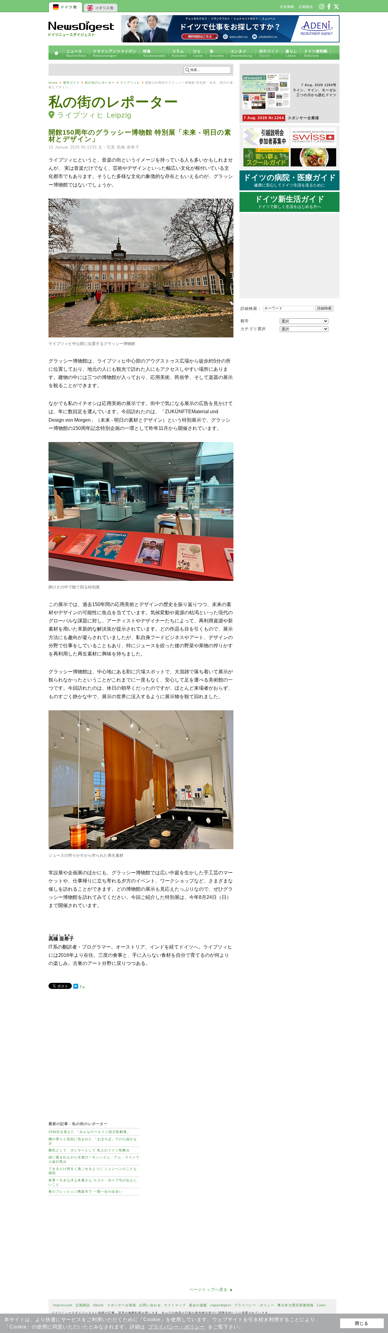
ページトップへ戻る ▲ (211, 1289)
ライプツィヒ (130, 82)
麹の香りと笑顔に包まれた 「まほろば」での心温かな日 (92, 1141)
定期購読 (306, 6)
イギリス (100, 6)
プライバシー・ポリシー (176, 1326)
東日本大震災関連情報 (295, 1305)
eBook (98, 1305)
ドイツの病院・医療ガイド (289, 180)
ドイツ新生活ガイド (290, 202)
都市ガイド (71, 82)
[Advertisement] (140, 1051)
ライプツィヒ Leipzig (94, 115)
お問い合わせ (150, 1305)
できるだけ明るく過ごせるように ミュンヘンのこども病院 (92, 1171)
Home (53, 82)
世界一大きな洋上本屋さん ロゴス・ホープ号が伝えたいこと (92, 1182)
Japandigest (220, 1305)
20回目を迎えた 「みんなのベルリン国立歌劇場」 (89, 1132)
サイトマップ (175, 1305)
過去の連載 (198, 1305)
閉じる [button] (362, 1323)
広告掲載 (287, 6)
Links (321, 1305)
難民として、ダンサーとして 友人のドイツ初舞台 (89, 1150)
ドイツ (65, 6)
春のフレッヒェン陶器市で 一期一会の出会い (85, 1191)
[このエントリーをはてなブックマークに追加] (75, 987)
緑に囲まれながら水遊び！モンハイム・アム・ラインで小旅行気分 (93, 1159)
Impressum (62, 1305)
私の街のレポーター (100, 82)
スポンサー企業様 (281, 118)
